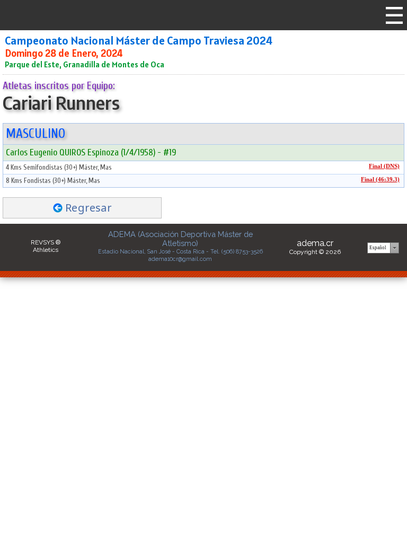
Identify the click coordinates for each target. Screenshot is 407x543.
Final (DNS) (384, 166)
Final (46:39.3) (380, 179)
